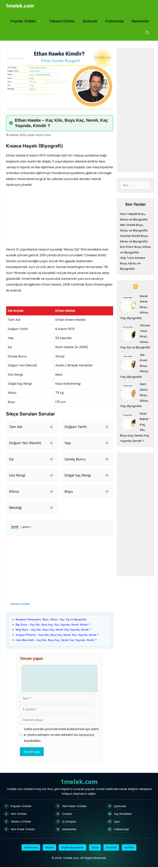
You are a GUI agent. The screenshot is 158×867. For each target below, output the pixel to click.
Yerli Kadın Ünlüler (74, 806)
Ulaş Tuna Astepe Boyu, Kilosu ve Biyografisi (132, 263)
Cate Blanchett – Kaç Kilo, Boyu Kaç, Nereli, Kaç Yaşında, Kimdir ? (56, 640)
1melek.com (20, 6)
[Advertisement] (59, 218)
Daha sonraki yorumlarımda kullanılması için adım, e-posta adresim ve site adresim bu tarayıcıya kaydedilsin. (61, 735)
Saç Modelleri (123, 814)
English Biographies (72, 847)
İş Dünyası (69, 821)
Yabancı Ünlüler (62, 21)
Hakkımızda (31, 847)
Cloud (95, 847)
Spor (117, 821)
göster (25, 526)
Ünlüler (67, 814)
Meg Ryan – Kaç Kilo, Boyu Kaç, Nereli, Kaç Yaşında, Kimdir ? (53, 629)
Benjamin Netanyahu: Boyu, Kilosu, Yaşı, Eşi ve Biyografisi (51, 619)
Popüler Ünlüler (23, 21)
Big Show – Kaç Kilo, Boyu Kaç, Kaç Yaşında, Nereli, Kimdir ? (53, 624)
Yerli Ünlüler (19, 814)
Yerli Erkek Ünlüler (23, 829)
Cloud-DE (111, 847)
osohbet (129, 847)
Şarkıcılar (90, 21)
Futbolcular (114, 21)
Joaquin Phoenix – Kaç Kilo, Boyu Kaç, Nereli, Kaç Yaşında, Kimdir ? (57, 634)
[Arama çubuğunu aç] (147, 33)
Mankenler (140, 21)
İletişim (49, 847)
